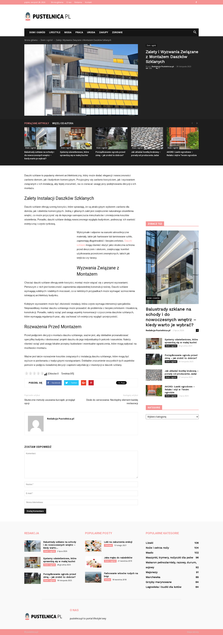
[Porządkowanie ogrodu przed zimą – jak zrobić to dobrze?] (111, 138)
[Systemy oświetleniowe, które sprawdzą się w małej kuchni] (76, 138)
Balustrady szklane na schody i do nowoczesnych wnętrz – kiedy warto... (59, 545)
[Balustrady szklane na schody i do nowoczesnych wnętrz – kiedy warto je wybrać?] (40, 138)
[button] (195, 32)
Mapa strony (193, 632)
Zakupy (103, 32)
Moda (68, 32)
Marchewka (153, 577)
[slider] (34, 373)
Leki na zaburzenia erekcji (118, 542)
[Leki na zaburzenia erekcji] (93, 546)
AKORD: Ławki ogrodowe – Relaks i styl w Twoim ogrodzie (180, 389)
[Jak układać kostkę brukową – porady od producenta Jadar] (147, 138)
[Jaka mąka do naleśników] (93, 562)
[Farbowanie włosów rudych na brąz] (93, 577)
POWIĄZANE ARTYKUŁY (36, 123)
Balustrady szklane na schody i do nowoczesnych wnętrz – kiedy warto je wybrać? (39, 155)
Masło (149, 552)
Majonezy (152, 572)
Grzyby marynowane (159, 582)
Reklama (78, 2)
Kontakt (88, 2)
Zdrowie (117, 32)
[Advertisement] (139, 16)
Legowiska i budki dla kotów (163, 586)
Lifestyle (54, 32)
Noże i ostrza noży (157, 547)
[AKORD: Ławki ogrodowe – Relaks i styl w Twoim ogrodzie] (183, 138)
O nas (68, 2)
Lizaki (149, 542)
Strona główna (57, 2)
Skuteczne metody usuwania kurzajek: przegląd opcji (49, 401)
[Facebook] (196, 2)
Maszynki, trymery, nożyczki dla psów (169, 557)
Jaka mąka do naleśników (118, 557)
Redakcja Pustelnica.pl (163, 66)
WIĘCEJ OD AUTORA (62, 123)
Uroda (91, 32)
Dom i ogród (37, 32)
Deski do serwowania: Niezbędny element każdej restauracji (112, 401)
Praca (79, 32)
